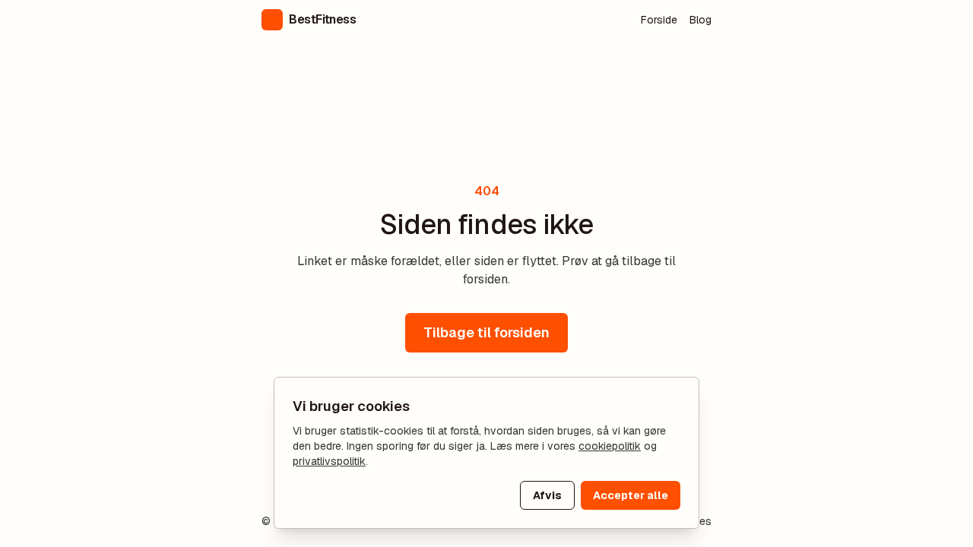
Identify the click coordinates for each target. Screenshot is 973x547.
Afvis (547, 495)
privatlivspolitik (329, 461)
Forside (659, 20)
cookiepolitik (609, 446)
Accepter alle (630, 495)
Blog (700, 20)
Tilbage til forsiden (486, 332)
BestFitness (323, 19)
